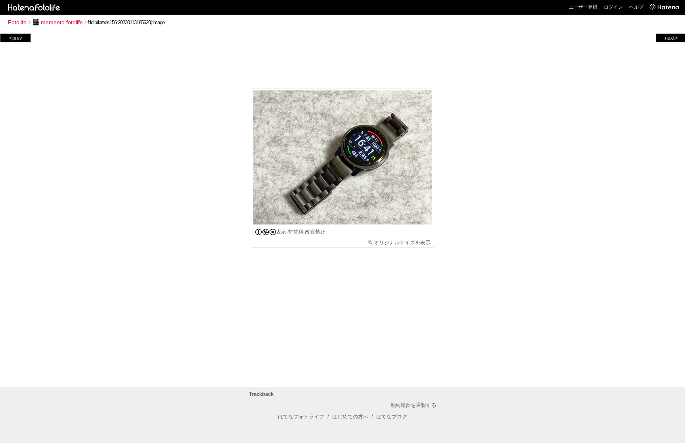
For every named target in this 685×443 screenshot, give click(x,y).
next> (671, 38)
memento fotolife (62, 22)
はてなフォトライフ (301, 417)
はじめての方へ (350, 417)
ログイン (613, 7)
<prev (15, 38)
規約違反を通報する (413, 405)
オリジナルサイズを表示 (402, 242)
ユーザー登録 (583, 7)
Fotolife (17, 22)
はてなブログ (391, 417)
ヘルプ (636, 7)
